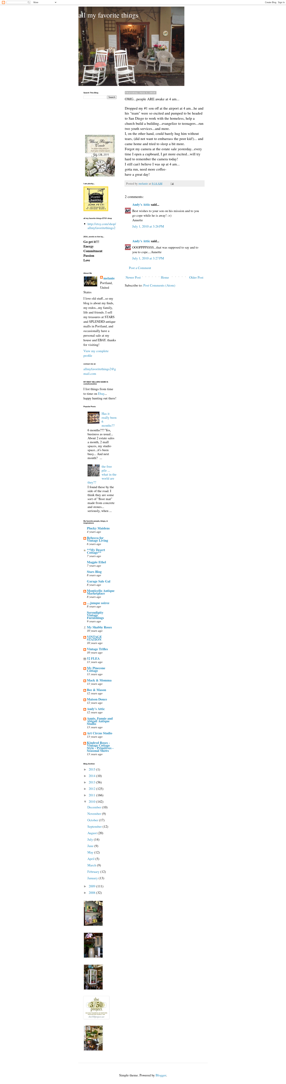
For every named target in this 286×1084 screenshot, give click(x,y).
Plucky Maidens (98, 528)
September (95, 826)
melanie (109, 278)
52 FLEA (93, 658)
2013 (92, 782)
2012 (92, 788)
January (93, 878)
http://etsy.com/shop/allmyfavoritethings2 (102, 226)
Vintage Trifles (97, 649)
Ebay (101, 393)
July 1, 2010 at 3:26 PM (148, 226)
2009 (92, 886)
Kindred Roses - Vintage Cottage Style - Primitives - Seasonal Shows (100, 746)
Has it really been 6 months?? (109, 419)
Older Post (196, 277)
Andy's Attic (141, 204)
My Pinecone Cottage (96, 669)
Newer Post (133, 277)
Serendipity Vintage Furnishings (95, 615)
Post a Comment (140, 268)
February (93, 871)
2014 (92, 776)
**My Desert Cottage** (96, 551)
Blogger (161, 1075)
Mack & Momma (99, 680)
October (93, 820)
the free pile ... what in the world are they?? (102, 474)
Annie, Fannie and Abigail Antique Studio (100, 721)
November (94, 813)
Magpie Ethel (96, 562)
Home (165, 277)
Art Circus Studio (99, 733)
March (92, 865)
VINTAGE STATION (94, 638)
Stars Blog (94, 571)
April (91, 858)
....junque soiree (98, 602)
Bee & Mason (96, 689)
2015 (92, 769)
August (92, 833)
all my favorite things (108, 14)
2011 (92, 795)
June (90, 846)
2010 (92, 801)
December (94, 807)
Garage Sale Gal (98, 581)
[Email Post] (171, 183)
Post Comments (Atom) (159, 285)
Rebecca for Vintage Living (97, 539)
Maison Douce (97, 699)
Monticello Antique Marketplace (101, 592)
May (90, 852)
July (90, 839)
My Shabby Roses (99, 627)
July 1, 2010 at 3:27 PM (148, 258)
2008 (92, 892)
